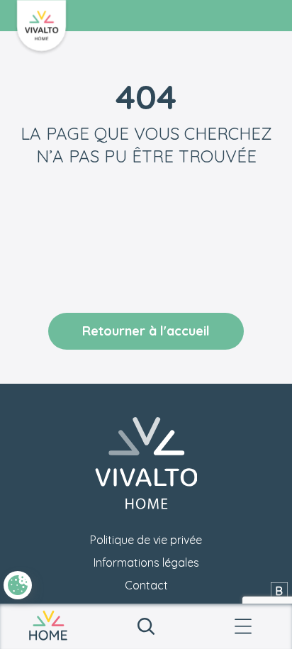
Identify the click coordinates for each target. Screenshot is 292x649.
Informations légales (146, 562)
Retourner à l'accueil (146, 331)
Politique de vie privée (146, 540)
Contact (146, 585)
